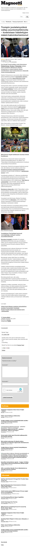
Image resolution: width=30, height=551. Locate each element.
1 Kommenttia (14, 61)
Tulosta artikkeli (6, 317)
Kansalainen (3, 431)
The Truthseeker (4, 503)
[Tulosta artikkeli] (1, 317)
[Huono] (1, 59)
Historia (26, 21)
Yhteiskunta (8, 21)
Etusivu (3, 21)
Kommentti (5, 365)
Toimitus (4, 60)
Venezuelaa (18, 66)
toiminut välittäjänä (8, 88)
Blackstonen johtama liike (7, 189)
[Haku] (27, 17)
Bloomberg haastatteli (6, 239)
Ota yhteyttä (4, 542)
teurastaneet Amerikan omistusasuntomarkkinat (12, 169)
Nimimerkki (5, 381)
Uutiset (9, 321)
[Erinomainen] (4, 59)
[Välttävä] (2, 59)
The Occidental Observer (6, 493)
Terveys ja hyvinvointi (17, 21)
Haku (2, 544)
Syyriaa (12, 66)
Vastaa (3, 350)
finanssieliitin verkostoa (21, 76)
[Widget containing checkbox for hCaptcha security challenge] (12, 390)
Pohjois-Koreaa (5, 66)
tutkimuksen (13, 199)
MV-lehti (2, 412)
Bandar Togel (20, 345)
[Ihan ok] (3, 59)
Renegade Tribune (4, 481)
